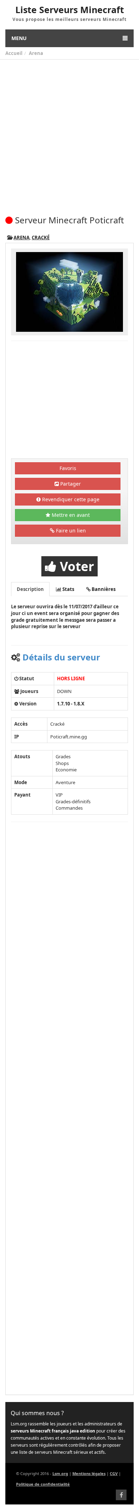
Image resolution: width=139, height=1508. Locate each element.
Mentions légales (88, 1473)
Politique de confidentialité (43, 1484)
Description (30, 589)
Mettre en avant (70, 515)
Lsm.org (60, 1473)
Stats (67, 589)
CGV (114, 1473)
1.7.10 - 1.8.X (70, 703)
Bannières (103, 589)
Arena (36, 53)
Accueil (13, 53)
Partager (70, 483)
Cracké (41, 237)
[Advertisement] (69, 132)
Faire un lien (70, 530)
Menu (19, 38)
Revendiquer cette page (70, 499)
